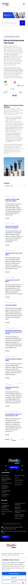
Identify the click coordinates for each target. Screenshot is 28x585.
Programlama (13, 196)
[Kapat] (26, 559)
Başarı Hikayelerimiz (6, 511)
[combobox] (11, 22)
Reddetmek (14, 581)
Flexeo (16, 478)
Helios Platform (19, 480)
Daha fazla (7, 218)
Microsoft (16, 411)
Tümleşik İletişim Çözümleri (5, 491)
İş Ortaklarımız (5, 509)
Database (7, 223)
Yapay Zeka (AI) (13, 328)
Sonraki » (14, 440)
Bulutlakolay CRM (19, 475)
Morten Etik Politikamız (18, 508)
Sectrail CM (18, 482)
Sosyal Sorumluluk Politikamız (20, 504)
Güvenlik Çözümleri (6, 483)
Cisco (16, 383)
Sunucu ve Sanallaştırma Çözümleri (5, 487)
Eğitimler (7, 196)
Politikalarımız (18, 518)
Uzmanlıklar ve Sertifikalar (5, 506)
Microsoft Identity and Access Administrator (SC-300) (13, 414)
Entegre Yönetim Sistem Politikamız (20, 515)
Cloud (6, 411)
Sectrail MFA (18, 484)
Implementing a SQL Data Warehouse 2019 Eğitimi (12, 227)
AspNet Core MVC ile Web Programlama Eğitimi (12, 200)
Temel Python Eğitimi (11, 305)
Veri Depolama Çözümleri (5, 495)
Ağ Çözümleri (5, 475)
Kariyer (3, 514)
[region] (14, 571)
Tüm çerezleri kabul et (14, 573)
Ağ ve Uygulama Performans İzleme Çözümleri (6, 479)
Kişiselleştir (14, 577)
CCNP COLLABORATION (8, 384)
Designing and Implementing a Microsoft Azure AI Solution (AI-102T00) (13, 332)
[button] (24, 4)
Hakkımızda (4, 503)
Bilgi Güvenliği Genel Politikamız (20, 511)
